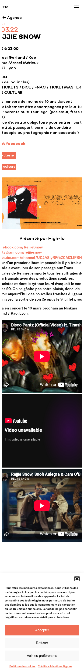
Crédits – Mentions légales (55, 666)
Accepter (42, 630)
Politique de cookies (22, 666)
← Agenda (12, 18)
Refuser (42, 643)
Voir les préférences (42, 656)
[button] (77, 578)
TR (5, 7)
